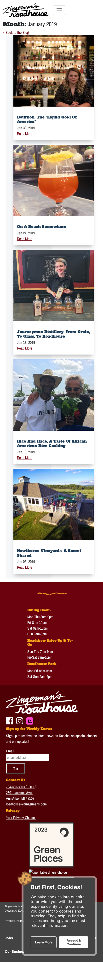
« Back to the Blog (16, 32)
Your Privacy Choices (21, 817)
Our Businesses (18, 951)
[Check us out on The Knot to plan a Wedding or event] (29, 720)
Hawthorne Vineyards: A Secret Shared (49, 553)
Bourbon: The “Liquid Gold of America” (47, 119)
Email (10, 751)
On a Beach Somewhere (41, 226)
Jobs (9, 938)
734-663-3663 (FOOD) (21, 786)
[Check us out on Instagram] (19, 720)
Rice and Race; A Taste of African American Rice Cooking (52, 443)
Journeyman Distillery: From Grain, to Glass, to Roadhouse (53, 334)
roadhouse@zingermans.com (26, 804)
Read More (24, 133)
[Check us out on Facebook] (9, 720)
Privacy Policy (14, 921)
